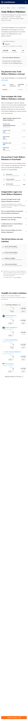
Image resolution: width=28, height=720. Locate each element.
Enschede (21, 29)
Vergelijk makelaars (12, 717)
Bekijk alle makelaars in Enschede (13, 376)
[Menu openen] (25, 2)
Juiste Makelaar (17, 277)
